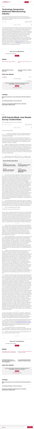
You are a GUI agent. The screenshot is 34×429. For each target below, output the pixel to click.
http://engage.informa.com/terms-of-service (23, 321)
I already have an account (17, 87)
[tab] (4, 77)
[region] (17, 79)
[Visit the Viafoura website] (30, 371)
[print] (31, 24)
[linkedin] (15, 24)
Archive (3, 6)
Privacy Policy (4, 427)
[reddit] (18, 24)
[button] (2, 2)
